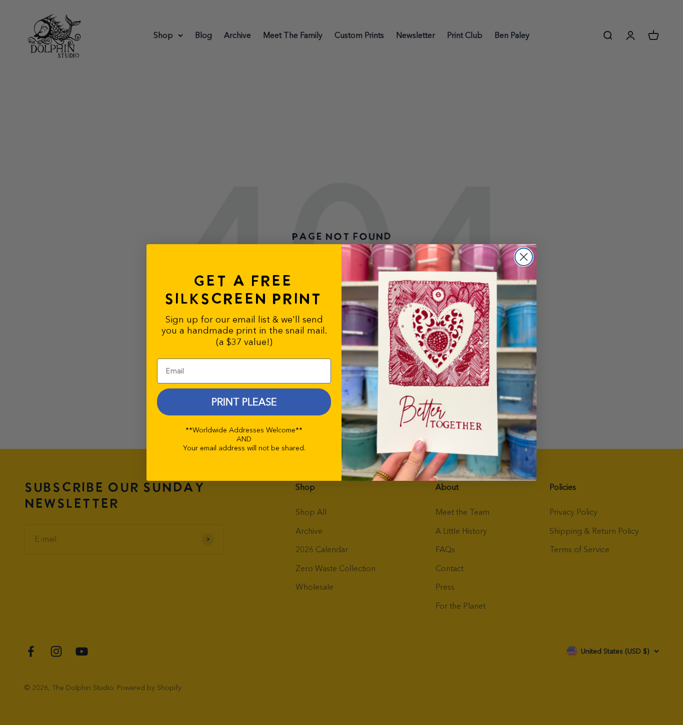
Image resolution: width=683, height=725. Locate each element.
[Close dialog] (523, 257)
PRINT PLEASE (244, 402)
